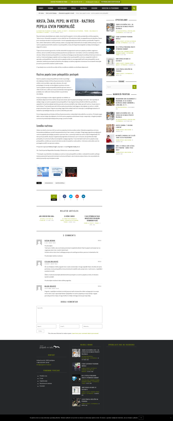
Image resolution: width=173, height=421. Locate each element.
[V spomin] (57, 172)
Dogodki (94, 8)
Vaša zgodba (127, 130)
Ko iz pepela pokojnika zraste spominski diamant (125, 48)
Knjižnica (83, 8)
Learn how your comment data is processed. (85, 333)
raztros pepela (60, 183)
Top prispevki (119, 32)
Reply (99, 240)
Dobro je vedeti (62, 31)
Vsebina (50, 8)
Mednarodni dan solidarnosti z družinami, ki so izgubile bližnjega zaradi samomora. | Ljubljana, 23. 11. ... (126, 102)
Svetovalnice (62, 8)
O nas (41, 378)
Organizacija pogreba (76, 31)
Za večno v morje (69, 216)
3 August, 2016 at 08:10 (51, 264)
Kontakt (42, 386)
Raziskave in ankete (46, 383)
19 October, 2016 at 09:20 (52, 288)
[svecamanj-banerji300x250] (71, 172)
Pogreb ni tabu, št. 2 (74, 146)
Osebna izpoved (120, 130)
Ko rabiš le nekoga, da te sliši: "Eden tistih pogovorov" (126, 136)
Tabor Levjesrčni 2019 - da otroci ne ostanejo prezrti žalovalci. (125, 26)
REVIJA (73, 8)
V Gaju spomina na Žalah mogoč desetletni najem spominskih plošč (92, 218)
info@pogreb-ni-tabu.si (92, 2)
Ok (141, 418)
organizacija (49, 183)
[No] (171, 418)
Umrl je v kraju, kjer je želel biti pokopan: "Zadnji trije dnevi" (125, 148)
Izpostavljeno (131, 31)
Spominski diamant (121, 53)
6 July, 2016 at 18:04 (50, 243)
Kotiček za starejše (130, 41)
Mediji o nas (43, 376)
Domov (41, 8)
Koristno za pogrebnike (110, 8)
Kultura (118, 43)
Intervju (43, 219)
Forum (125, 8)
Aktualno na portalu (121, 31)
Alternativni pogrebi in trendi (46, 31)
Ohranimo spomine (129, 51)
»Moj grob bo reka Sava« (46, 216)
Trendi (86, 31)
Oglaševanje (43, 381)
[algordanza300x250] (43, 172)
